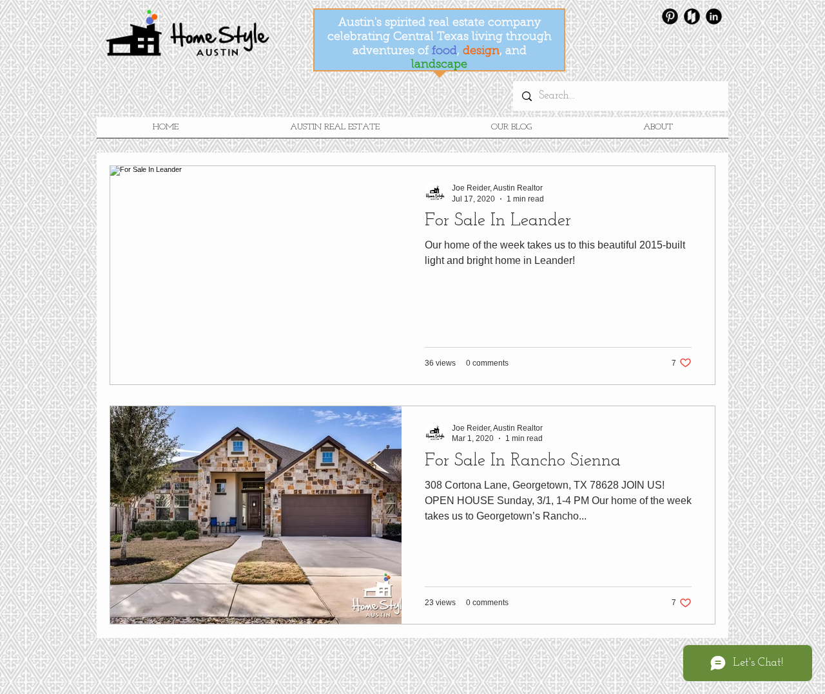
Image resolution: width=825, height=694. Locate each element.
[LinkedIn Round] (714, 16)
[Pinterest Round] (670, 16)
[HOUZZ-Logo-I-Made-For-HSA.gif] (692, 16)
